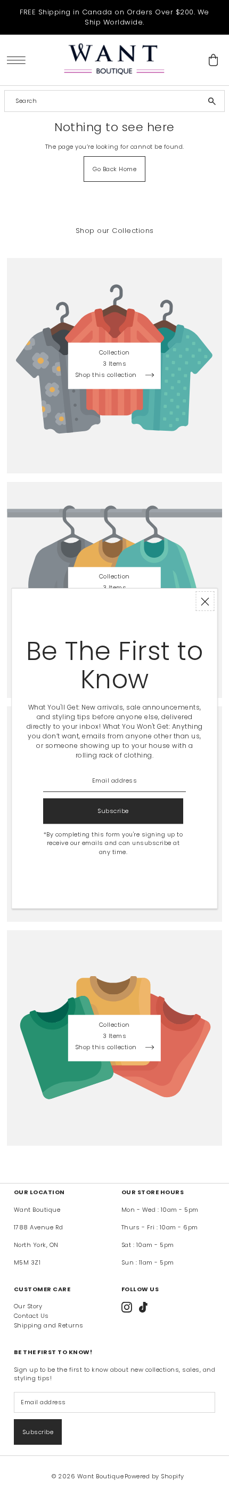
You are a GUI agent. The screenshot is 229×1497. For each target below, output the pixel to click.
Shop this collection (107, 375)
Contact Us (31, 1315)
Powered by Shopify (154, 1476)
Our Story (28, 1306)
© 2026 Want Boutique (88, 1476)
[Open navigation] (19, 60)
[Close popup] (205, 601)
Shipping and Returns (49, 1325)
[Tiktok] (143, 1307)
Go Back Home (114, 169)
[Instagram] (126, 1307)
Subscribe (38, 1432)
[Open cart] (213, 60)
